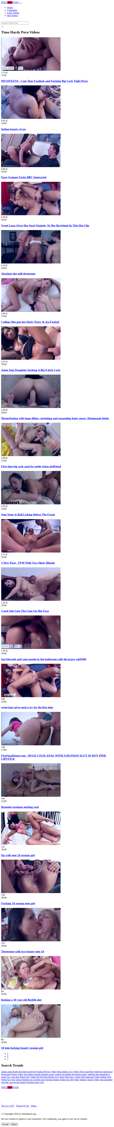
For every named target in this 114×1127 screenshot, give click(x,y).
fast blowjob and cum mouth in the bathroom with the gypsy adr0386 (43, 659)
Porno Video (17, 1074)
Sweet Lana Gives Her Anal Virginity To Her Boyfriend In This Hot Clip (45, 225)
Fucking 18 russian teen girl (18, 903)
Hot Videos (12, 15)
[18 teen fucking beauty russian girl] (31, 1037)
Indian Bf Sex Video (47, 1071)
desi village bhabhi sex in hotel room (28, 1079)
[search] (2, 26)
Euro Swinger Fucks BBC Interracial (23, 177)
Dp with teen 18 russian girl (18, 855)
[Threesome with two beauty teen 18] (31, 940)
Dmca (34, 1106)
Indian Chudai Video (89, 1079)
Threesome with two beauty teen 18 (22, 951)
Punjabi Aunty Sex (35, 1082)
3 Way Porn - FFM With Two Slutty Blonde (28, 562)
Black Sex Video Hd (29, 1077)
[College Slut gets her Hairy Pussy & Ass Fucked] (31, 311)
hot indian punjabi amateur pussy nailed (42, 1074)
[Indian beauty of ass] (31, 118)
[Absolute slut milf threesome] (31, 262)
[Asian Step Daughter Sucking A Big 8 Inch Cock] (31, 359)
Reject (14, 1124)
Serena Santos (52, 1079)
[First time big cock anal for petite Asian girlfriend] (31, 455)
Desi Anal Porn (87, 1071)
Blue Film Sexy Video (70, 1077)
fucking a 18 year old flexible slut (21, 999)
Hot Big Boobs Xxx (49, 1077)
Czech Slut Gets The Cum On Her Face (25, 611)
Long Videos (13, 13)
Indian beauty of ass (13, 129)
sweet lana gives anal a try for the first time (27, 707)
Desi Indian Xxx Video (68, 1071)
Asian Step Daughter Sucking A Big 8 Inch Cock (30, 370)
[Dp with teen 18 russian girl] (31, 844)
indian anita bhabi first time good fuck (19, 1071)
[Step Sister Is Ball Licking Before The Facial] (31, 503)
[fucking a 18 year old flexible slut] (31, 988)
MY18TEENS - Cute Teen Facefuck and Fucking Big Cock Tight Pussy (44, 81)
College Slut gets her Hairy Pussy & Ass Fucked (30, 321)
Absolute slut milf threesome (18, 273)
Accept (5, 1124)
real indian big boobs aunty (74, 1074)
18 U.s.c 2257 (7, 1106)
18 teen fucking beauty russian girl (22, 1047)
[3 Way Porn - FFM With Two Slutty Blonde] (31, 551)
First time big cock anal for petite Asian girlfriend (31, 466)
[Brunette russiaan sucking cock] (31, 796)
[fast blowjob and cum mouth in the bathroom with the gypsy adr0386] (31, 648)
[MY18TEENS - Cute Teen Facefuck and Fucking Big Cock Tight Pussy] (31, 70)
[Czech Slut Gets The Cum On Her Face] (31, 600)
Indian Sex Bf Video (69, 1079)
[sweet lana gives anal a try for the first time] (31, 696)
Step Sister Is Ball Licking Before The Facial (28, 514)
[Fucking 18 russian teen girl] (31, 892)
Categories (12, 10)
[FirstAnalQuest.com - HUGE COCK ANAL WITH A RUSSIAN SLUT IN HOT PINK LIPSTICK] (31, 744)
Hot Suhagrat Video (90, 1077)
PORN (10, 2)
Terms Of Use (22, 1106)
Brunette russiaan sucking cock (20, 807)
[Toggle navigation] (21, 3)
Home (10, 7)
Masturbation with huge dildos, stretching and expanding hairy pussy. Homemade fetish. (55, 418)
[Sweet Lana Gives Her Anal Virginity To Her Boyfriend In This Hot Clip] (31, 214)
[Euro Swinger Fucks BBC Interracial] (31, 166)
